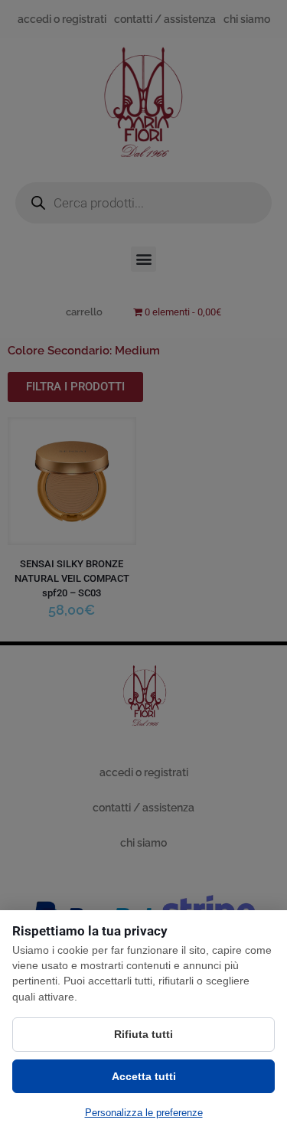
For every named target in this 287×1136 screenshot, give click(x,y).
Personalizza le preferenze (144, 1112)
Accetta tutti (144, 1076)
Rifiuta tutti (143, 1034)
